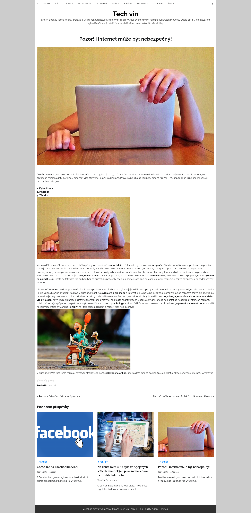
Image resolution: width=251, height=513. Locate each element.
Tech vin (125, 14)
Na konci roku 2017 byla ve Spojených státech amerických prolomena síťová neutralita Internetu (122, 471)
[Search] (212, 3)
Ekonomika (85, 3)
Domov (69, 3)
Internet (101, 3)
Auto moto (44, 3)
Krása (115, 3)
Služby (127, 3)
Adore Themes (160, 509)
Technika (142, 3)
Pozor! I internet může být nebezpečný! (184, 467)
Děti (57, 3)
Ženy (171, 3)
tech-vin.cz (42, 472)
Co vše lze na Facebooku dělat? (57, 467)
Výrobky (158, 3)
